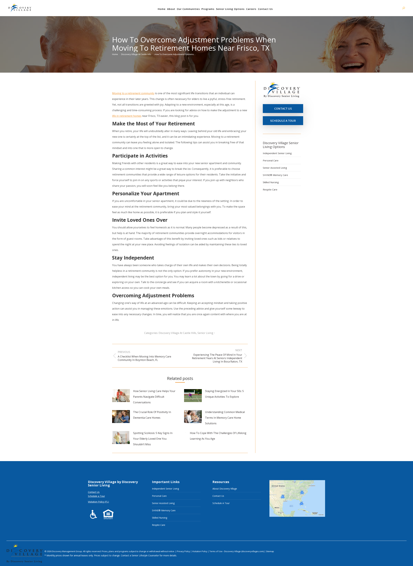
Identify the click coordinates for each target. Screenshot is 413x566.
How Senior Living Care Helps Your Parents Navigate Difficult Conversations (154, 396)
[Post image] (121, 395)
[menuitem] (162, 9)
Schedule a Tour (96, 496)
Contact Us (94, 492)
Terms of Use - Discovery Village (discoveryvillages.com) (236, 551)
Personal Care (270, 160)
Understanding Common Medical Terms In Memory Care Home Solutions (225, 417)
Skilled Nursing (271, 182)
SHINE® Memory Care (275, 175)
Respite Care (270, 189)
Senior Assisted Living (275, 167)
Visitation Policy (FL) (98, 501)
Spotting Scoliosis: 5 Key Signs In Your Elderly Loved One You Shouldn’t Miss (152, 438)
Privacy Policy (184, 551)
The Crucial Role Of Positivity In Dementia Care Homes (152, 414)
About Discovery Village (224, 488)
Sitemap (270, 551)
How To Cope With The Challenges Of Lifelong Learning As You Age (218, 435)
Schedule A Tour (221, 503)
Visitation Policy (200, 551)
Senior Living (205, 333)
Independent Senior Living (277, 153)
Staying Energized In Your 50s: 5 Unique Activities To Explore (224, 393)
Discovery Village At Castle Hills (177, 333)
